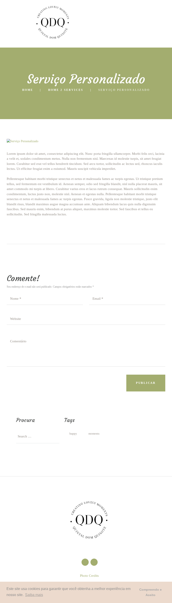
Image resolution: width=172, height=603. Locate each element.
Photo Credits (89, 575)
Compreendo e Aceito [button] (150, 592)
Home (27, 90)
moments (93, 433)
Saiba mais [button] (34, 595)
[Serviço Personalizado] (86, 141)
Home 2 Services (66, 90)
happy (73, 433)
